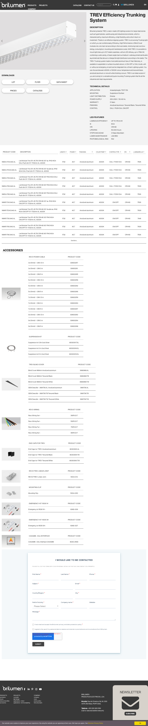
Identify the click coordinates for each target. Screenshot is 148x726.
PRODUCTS (3, 695)
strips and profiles (4, 701)
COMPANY (37, 695)
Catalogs (77, 5)
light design (17, 699)
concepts (16, 697)
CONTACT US (89, 5)
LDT (13, 82)
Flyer (37, 82)
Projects (43, 5)
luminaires (3, 697)
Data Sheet (62, 82)
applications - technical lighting (22, 703)
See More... (74, 240)
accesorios (3, 703)
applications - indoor (19, 701)
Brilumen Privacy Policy (95, 723)
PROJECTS (17, 695)
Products (32, 5)
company (36, 697)
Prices (13, 90)
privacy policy (37, 701)
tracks (1, 699)
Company (32, 9)
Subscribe (130, 714)
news (35, 699)
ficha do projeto (38, 703)
